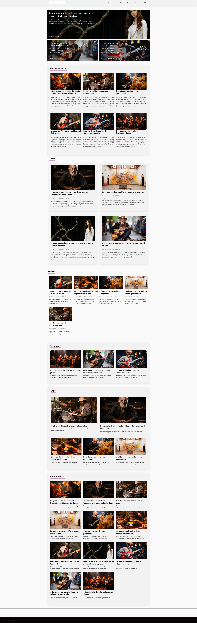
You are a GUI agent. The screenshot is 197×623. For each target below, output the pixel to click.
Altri (145, 3)
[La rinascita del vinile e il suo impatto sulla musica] (86, 282)
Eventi (129, 3)
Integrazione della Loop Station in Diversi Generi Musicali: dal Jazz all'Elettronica (65, 93)
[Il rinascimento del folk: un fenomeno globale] (131, 121)
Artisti (121, 3)
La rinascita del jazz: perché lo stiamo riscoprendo (109, 45)
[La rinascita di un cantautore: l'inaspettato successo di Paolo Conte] (73, 177)
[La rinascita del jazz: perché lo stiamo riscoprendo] (124, 50)
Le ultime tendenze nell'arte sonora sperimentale (123, 192)
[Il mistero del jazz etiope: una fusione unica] (98, 81)
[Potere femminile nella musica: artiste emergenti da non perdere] (98, 24)
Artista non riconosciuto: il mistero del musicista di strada (59, 45)
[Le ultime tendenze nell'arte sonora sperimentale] (124, 177)
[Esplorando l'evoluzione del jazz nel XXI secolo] (65, 121)
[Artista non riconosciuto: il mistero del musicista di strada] (72, 50)
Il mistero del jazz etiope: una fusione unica (69, 426)
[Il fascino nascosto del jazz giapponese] (131, 81)
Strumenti (137, 3)
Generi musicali (112, 3)
